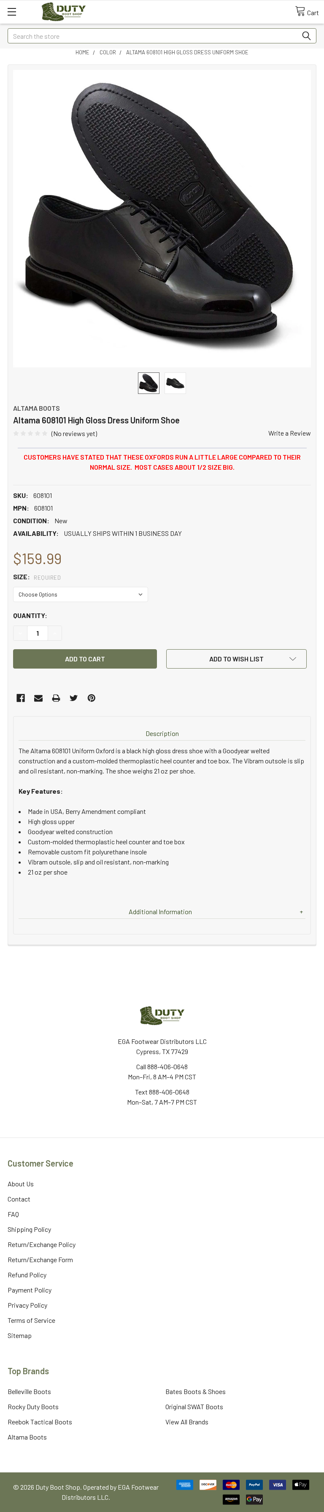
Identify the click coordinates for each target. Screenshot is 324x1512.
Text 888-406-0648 (162, 1092)
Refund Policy (27, 1275)
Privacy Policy (27, 1305)
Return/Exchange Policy (42, 1244)
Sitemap (20, 1335)
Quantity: (30, 615)
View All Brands (186, 1422)
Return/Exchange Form (40, 1259)
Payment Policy (29, 1290)
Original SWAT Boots (194, 1406)
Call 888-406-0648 (162, 1066)
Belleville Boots (29, 1391)
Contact (19, 1199)
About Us (21, 1184)
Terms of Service (31, 1320)
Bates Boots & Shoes (195, 1391)
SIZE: (37, 577)
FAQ (13, 1214)
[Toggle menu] (11, 11)
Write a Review (289, 433)
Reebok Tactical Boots (40, 1422)
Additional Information (160, 911)
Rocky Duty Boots (33, 1406)
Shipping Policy (29, 1229)
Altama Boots (27, 1437)
